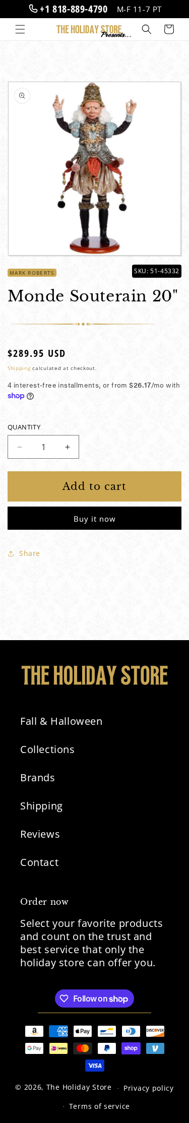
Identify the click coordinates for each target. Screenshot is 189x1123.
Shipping (19, 367)
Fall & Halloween (61, 721)
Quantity (24, 426)
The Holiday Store (79, 1087)
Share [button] (29, 553)
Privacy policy (148, 1088)
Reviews (40, 834)
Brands (37, 777)
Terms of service (99, 1106)
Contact (39, 862)
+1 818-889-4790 (72, 9)
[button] (20, 29)
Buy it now (95, 519)
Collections (47, 749)
